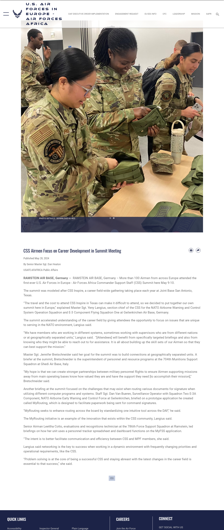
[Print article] (191, 250)
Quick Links (16, 519)
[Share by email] (198, 250)
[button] (5, 14)
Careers (122, 519)
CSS (112, 478)
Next (194, 126)
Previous (30, 126)
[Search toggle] (218, 14)
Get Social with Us (171, 527)
